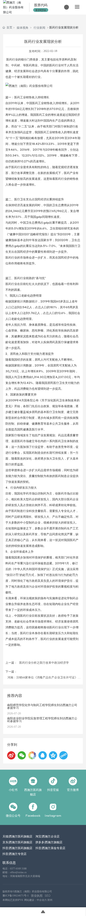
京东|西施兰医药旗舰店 (17, 842)
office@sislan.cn (18, 872)
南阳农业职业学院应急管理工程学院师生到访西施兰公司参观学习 (42, 719)
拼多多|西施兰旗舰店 (48, 842)
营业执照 (37, 895)
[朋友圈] (32, 755)
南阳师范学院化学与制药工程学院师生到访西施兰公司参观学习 (42, 706)
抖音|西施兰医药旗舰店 (17, 848)
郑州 (49, 900)
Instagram (53, 815)
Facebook (32, 815)
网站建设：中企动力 (35, 900)
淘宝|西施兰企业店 (47, 836)
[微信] (22, 755)
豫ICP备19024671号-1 (16, 895)
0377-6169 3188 (18, 868)
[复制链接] (63, 755)
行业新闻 (39, 27)
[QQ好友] (42, 755)
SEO (48, 895)
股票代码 (40, 5)
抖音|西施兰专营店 (15, 854)
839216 (40, 10)
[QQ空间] (53, 755)
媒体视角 (22, 27)
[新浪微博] (11, 755)
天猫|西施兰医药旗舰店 (17, 836)
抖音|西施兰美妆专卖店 (50, 848)
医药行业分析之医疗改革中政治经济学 (44, 662)
